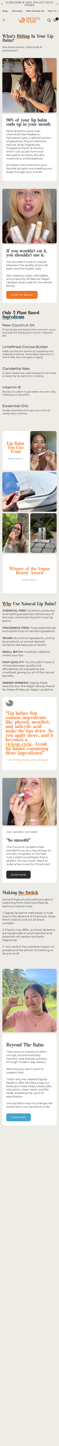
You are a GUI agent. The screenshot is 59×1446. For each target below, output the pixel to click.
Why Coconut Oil (35, 11)
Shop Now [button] (18, 874)
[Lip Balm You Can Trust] (15, 451)
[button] (22, 295)
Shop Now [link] (14, 458)
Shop (5, 11)
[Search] (49, 20)
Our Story (17, 11)
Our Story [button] (18, 1117)
